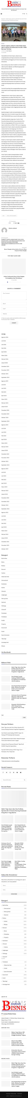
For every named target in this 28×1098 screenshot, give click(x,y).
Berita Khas (14, 905)
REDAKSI (19, 1093)
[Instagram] (24, 14)
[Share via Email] (18, 223)
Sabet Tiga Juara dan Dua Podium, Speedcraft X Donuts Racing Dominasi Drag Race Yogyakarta (13, 810)
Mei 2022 (3, 523)
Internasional (15, 908)
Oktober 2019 (4, 549)
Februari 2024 (4, 446)
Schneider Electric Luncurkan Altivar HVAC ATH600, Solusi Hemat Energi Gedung (18, 1052)
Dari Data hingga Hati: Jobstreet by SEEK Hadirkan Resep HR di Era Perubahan (6, 864)
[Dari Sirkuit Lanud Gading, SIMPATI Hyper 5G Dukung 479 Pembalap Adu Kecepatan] (7, 819)
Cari (2, 715)
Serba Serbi (14, 974)
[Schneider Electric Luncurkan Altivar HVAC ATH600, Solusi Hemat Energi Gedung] (5, 1052)
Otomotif (5, 956)
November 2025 (5, 370)
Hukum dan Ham (15, 965)
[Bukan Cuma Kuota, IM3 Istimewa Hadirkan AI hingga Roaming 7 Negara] (5, 1034)
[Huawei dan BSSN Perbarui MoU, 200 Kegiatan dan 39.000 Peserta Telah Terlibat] (5, 1043)
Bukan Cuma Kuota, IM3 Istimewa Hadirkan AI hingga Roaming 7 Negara (18, 1034)
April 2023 (4, 483)
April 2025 (4, 395)
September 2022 (5, 508)
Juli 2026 (3, 340)
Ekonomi (14, 927)
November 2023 (5, 457)
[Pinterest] (14, 772)
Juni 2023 (3, 476)
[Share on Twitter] (15, 223)
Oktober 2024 (4, 417)
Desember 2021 (5, 541)
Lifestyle (14, 943)
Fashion (15, 947)
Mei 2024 (3, 435)
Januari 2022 (4, 538)
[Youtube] (17, 772)
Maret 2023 (4, 487)
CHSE (3, 215)
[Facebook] (3, 772)
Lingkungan (14, 950)
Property (15, 937)
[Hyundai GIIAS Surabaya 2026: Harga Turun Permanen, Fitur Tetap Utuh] (21, 837)
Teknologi (14, 981)
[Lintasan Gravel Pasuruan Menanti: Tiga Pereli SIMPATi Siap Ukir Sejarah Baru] (7, 837)
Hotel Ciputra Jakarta (11, 215)
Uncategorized (14, 984)
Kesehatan (14, 940)
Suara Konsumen (15, 971)
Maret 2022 (4, 530)
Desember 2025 (5, 366)
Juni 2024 (3, 432)
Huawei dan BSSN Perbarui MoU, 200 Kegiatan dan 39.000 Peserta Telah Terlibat (17, 1043)
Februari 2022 (4, 534)
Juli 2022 (3, 516)
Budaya (2, 43)
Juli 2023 (3, 472)
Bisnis (15, 931)
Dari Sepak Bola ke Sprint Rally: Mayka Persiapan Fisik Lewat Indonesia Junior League (20, 828)
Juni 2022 (3, 519)
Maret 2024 (4, 443)
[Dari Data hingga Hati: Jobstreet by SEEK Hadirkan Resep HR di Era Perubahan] (7, 855)
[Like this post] (11, 223)
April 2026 (4, 351)
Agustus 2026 (4, 337)
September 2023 (5, 465)
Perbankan (15, 934)
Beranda (3, 18)
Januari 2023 (4, 494)
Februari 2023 (4, 490)
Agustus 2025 (4, 381)
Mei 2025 (3, 392)
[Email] (20, 772)
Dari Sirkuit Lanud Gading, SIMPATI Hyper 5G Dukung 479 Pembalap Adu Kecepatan (6, 828)
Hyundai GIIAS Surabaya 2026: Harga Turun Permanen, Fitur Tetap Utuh (19, 846)
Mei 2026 (3, 348)
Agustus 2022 (4, 512)
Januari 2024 (4, 450)
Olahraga (14, 953)
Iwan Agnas (9, 50)
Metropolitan (15, 911)
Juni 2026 (3, 344)
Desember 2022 (5, 497)
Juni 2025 (3, 388)
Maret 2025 (4, 399)
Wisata (15, 924)
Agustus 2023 (4, 468)
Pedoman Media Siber (11, 1093)
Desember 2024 (5, 410)
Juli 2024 (3, 428)
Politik (15, 968)
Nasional (15, 914)
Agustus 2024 (4, 424)
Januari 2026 (4, 362)
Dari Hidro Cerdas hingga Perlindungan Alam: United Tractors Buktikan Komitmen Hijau (20, 865)
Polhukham (14, 962)
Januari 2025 (4, 406)
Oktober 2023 (4, 461)
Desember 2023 (5, 454)
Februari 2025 (4, 403)
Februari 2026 (4, 359)
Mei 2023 (3, 479)
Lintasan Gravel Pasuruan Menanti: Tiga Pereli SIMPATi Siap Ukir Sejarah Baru (7, 846)
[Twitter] (6, 772)
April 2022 (4, 527)
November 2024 (5, 414)
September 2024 (5, 421)
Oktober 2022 (4, 505)
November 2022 (5, 501)
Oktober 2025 (4, 373)
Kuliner (15, 921)
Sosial (14, 978)
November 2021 (5, 545)
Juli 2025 (3, 384)
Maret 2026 (4, 355)
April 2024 (4, 439)
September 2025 (5, 377)
